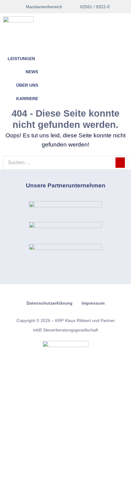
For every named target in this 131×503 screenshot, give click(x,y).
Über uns (27, 85)
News (32, 72)
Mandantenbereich (43, 6)
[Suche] (120, 162)
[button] (15, 46)
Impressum (93, 303)
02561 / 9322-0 (94, 6)
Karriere (27, 98)
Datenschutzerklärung (50, 303)
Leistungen (21, 58)
